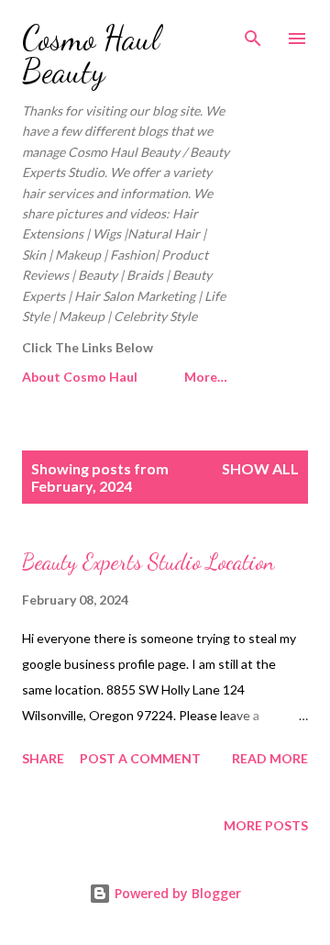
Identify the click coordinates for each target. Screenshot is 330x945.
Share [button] (43, 758)
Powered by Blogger (176, 893)
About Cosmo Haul (80, 376)
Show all (260, 468)
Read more (270, 758)
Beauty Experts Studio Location (148, 562)
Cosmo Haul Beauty (91, 54)
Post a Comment (140, 758)
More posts (266, 825)
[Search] (253, 33)
